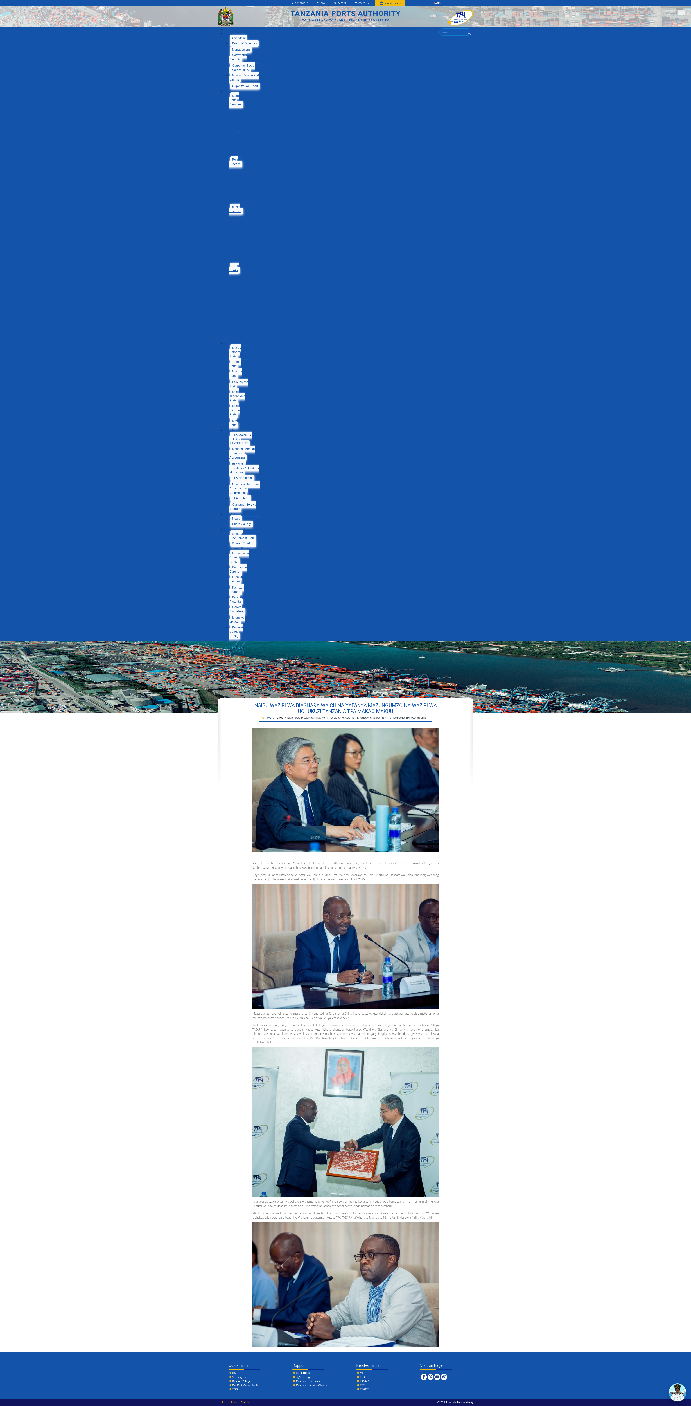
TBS (362, 1385)
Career (342, 3)
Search (469, 37)
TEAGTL (365, 1389)
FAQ (323, 3)
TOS (235, 1389)
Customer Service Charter (311, 1385)
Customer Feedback (308, 1381)
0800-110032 (303, 1372)
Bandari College (241, 1381)
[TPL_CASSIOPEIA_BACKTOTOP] (684, 1402)
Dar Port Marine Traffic (245, 1385)
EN (440, 3)
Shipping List (239, 1377)
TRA (362, 1377)
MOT (363, 1372)
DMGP (236, 1372)
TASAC (364, 1381)
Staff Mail (364, 3)
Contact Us (301, 3)
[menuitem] (232, 29)
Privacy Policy (229, 1402)
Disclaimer (246, 1402)
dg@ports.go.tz (305, 1377)
